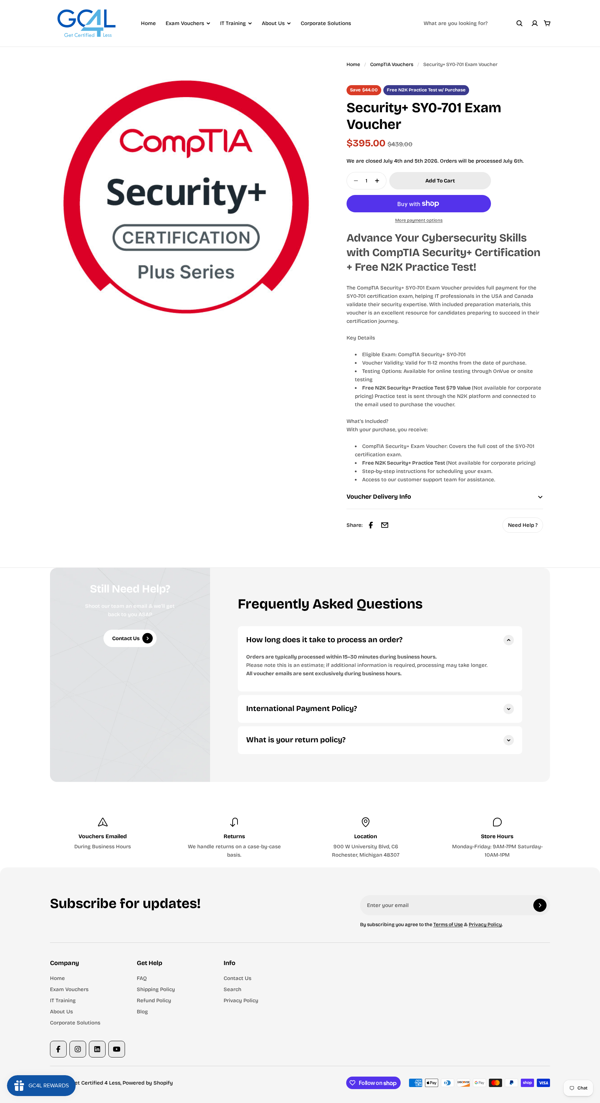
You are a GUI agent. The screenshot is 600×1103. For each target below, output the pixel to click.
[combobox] (473, 23)
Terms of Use (448, 925)
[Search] (519, 23)
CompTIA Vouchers (391, 64)
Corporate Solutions (326, 23)
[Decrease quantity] (354, 180)
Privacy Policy (485, 925)
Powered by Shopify (148, 1083)
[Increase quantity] (379, 180)
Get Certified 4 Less (95, 1083)
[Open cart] (547, 23)
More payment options (419, 220)
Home (148, 23)
